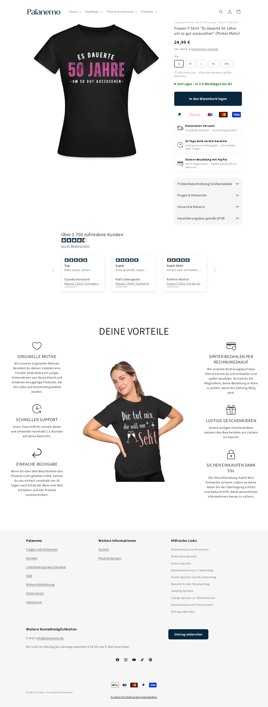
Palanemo (39, 692)
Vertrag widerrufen (183, 611)
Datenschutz (35, 593)
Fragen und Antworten (42, 549)
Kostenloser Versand (204, 49)
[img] (136, 240)
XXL (227, 63)
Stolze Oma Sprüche (184, 556)
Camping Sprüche (182, 591)
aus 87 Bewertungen (75, 246)
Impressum (34, 602)
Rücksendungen (109, 558)
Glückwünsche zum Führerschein (192, 604)
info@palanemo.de (50, 638)
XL (213, 63)
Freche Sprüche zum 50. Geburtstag (193, 577)
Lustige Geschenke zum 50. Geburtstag (195, 22)
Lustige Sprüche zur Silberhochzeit (193, 598)
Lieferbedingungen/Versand (46, 567)
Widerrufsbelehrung (40, 584)
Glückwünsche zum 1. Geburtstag (192, 570)
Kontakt (31, 558)
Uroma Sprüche (181, 563)
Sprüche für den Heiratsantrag (190, 584)
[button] (75, 11)
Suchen (103, 549)
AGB (29, 576)
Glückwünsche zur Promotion (190, 549)
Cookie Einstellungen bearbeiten (134, 697)
